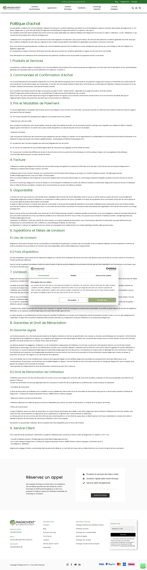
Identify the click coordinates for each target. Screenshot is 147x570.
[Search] (133, 8)
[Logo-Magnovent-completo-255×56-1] (12, 7)
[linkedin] (79, 565)
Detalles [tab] (73, 275)
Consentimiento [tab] (43, 275)
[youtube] (75, 565)
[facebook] (71, 565)
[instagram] (67, 565)
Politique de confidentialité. (128, 546)
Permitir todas (102, 300)
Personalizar (72, 300)
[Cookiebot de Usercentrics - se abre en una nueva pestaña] (107, 268)
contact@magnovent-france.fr (21, 540)
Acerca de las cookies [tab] (103, 275)
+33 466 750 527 (16, 532)
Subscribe (123, 534)
